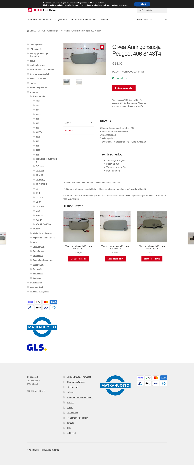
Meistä (70, 407)
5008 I (38, 150)
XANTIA (39, 215)
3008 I (38, 114)
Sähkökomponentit (38, 87)
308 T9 (39, 132)
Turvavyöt (37, 269)
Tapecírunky (38, 251)
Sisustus (41, 30)
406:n (132, 106)
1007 (38, 100)
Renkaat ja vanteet (38, 78)
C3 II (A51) (40, 179)
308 (37, 127)
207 (37, 109)
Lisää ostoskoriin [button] (79, 258)
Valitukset (71, 433)
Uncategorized (36, 287)
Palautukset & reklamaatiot (83, 19)
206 (37, 105)
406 (61, 30)
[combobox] (152, 10)
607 (37, 154)
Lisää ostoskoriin (124, 88)
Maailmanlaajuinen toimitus (80, 397)
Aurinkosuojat (52, 30)
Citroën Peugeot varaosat (39, 19)
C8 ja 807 (40, 206)
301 (37, 118)
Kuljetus (104, 19)
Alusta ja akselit (37, 44)
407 (37, 145)
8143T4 (139, 106)
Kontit (32, 60)
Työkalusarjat (36, 282)
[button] (102, 47)
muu (35, 242)
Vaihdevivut (38, 273)
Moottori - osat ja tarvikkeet (42, 69)
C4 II (38, 193)
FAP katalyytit (36, 49)
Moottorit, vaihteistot (39, 74)
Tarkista (70, 422)
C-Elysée (40, 166)
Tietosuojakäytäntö (76, 381)
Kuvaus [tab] (67, 122)
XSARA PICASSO (43, 224)
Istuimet (36, 228)
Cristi (38, 210)
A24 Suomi (34, 449)
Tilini (69, 427)
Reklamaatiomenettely (77, 417)
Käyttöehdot (61, 19)
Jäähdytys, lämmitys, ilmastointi (39, 54)
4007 (38, 136)
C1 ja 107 (40, 170)
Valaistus (37, 278)
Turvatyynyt (38, 264)
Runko (33, 83)
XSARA (39, 219)
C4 (37, 188)
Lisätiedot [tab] (68, 130)
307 (37, 123)
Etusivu (33, 30)
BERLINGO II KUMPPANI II (46, 160)
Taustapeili (38, 255)
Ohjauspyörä (38, 246)
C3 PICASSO (41, 184)
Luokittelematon (37, 65)
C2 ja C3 (39, 175)
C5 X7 (38, 201)
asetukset (123, 5)
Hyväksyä (142, 4)
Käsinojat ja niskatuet (42, 233)
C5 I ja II (39, 197)
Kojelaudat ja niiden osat (44, 237)
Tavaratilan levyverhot (43, 260)
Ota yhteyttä (72, 412)
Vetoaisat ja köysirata (39, 291)
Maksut (70, 402)
